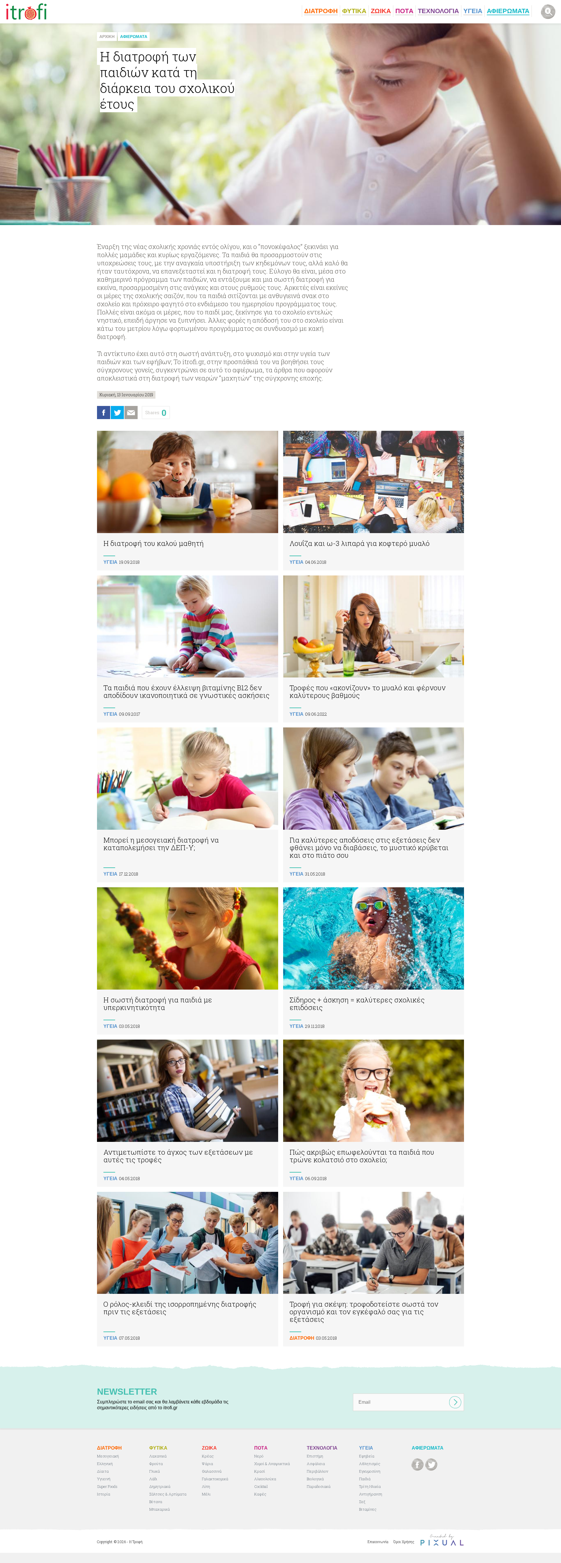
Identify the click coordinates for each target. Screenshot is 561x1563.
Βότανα (155, 1501)
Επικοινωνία (378, 1541)
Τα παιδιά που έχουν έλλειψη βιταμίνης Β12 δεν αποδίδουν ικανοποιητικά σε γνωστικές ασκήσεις (187, 649)
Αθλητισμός (369, 1463)
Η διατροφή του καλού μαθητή (187, 500)
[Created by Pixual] (442, 1539)
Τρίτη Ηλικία (370, 1486)
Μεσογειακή (108, 1456)
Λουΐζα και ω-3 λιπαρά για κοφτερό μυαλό (373, 500)
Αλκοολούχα (265, 1478)
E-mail (131, 412)
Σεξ (362, 1501)
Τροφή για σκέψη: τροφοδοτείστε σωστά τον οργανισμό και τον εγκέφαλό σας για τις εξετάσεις (373, 1269)
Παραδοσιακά (318, 1486)
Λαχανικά (158, 1456)
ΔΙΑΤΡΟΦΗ (302, 1338)
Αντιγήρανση (370, 1494)
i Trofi (26, 11)
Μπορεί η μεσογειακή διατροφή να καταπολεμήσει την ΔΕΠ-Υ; (187, 804)
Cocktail (261, 1486)
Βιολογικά (315, 1478)
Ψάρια (207, 1463)
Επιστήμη (315, 1456)
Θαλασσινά (211, 1471)
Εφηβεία (366, 1456)
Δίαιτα (103, 1471)
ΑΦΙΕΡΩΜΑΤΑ (133, 36)
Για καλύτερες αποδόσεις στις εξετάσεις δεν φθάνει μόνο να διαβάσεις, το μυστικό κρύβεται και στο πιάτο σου (373, 804)
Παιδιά (364, 1478)
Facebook (103, 412)
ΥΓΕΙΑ (110, 562)
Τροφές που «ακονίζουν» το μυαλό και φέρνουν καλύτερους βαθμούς (373, 649)
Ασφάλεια (316, 1463)
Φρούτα (156, 1463)
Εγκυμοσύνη (369, 1471)
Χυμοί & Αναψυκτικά (272, 1463)
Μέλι (206, 1494)
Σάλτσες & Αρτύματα (167, 1494)
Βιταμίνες (368, 1509)
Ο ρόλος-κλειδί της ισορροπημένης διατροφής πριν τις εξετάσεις (187, 1269)
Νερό (259, 1456)
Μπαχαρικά (159, 1509)
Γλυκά (154, 1471)
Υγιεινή (103, 1478)
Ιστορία (103, 1494)
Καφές (260, 1494)
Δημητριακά (159, 1486)
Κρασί (259, 1471)
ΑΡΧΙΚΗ (107, 36)
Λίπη (206, 1486)
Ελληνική (105, 1463)
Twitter (117, 412)
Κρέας (208, 1456)
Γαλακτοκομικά (215, 1478)
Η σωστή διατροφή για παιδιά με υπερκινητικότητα (187, 961)
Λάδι (153, 1478)
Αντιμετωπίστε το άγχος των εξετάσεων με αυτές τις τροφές (187, 1113)
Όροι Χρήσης (404, 1541)
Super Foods (107, 1486)
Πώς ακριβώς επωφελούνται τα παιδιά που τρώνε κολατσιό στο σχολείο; (373, 1113)
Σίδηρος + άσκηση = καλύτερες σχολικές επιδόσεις (373, 961)
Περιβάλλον (317, 1471)
